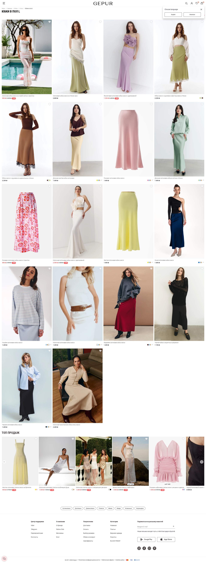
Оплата (86, 529)
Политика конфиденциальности (89, 560)
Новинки (113, 525)
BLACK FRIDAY (115, 541)
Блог (58, 537)
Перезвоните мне (37, 533)
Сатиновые (66, 508)
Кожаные (128, 508)
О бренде (59, 525)
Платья (113, 529)
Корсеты (113, 537)
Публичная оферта (108, 560)
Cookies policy (120, 560)
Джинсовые (90, 508)
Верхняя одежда (116, 533)
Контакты (34, 537)
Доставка (86, 525)
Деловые (78, 508)
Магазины (60, 533)
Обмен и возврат (89, 537)
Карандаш (140, 508)
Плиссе (101, 508)
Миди (119, 508)
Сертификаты (88, 541)
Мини (110, 508)
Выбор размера (88, 533)
